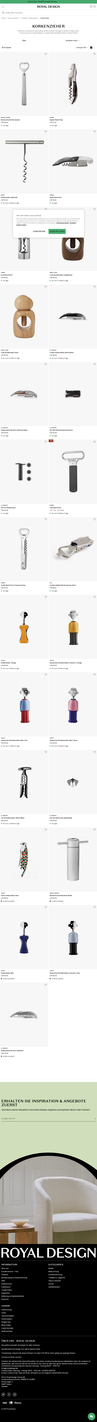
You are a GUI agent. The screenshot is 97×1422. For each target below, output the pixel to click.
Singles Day (6, 1322)
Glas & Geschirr (54, 1281)
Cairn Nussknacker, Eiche (9, 352)
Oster (3, 1313)
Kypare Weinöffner (56, 120)
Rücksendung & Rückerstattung (14, 1277)
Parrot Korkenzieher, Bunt (10, 895)
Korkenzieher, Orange (8, 663)
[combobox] (72, 40)
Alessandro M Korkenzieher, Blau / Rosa (63, 740)
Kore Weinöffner (6, 275)
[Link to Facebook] (9, 1394)
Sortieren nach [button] (72, 40)
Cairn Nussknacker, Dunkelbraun (61, 275)
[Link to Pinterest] (3, 1394)
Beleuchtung (53, 1271)
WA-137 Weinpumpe (8, 508)
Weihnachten (6, 1331)
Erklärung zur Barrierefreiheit (12, 1296)
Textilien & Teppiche (56, 1277)
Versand (4, 1274)
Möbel (50, 1268)
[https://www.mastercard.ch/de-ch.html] (11, 1402)
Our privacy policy (62, 223)
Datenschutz (6, 1284)
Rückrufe (5, 1299)
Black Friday (6, 1325)
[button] (91, 6)
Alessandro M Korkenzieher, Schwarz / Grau (65, 973)
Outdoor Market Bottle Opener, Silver (63, 585)
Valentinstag (6, 1310)
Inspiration (5, 1293)
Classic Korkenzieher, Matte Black (61, 352)
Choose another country (11, 1357)
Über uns (5, 1268)
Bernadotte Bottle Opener (10, 120)
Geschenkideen (7, 1316)
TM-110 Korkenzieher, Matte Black (12, 818)
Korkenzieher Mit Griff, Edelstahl (12, 1050)
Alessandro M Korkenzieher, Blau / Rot (14, 740)
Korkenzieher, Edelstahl (9, 197)
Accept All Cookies (57, 231)
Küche (51, 1284)
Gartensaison (6, 1319)
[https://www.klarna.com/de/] (18, 1402)
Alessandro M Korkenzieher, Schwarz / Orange (66, 663)
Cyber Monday (7, 1328)
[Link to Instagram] (15, 1394)
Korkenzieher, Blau (7, 973)
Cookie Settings (39, 231)
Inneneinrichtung (55, 1274)
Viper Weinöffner (56, 197)
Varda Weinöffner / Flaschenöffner (13, 585)
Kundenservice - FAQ (9, 1271)
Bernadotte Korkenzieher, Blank (61, 895)
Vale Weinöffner (55, 508)
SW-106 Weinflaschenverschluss (61, 430)
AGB (3, 1281)
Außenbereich (54, 1287)
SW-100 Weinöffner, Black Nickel (61, 818)
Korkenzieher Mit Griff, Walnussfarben (14, 430)
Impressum (6, 1287)
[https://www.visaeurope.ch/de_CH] (4, 1402)
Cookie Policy (6, 1290)
